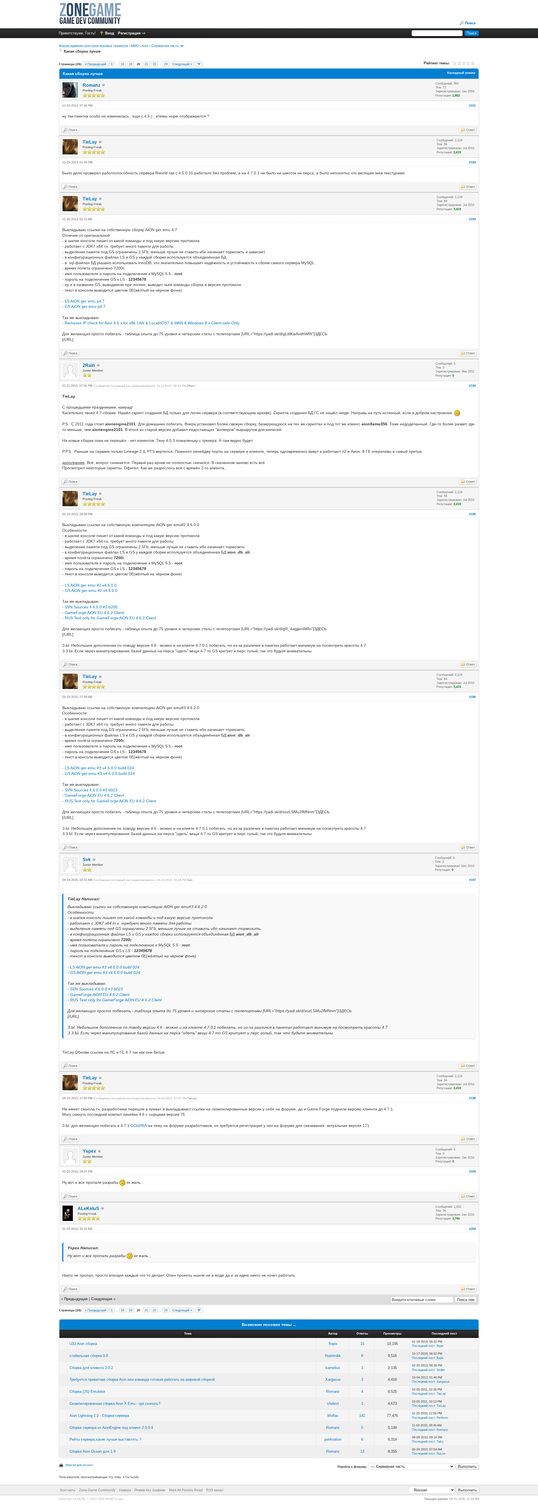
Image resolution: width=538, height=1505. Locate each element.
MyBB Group (114, 1499)
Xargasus (333, 1379)
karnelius (333, 1368)
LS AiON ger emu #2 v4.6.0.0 (91, 585)
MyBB (81, 1499)
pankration (332, 1439)
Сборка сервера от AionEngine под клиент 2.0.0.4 (111, 1428)
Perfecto (442, 1417)
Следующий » (182, 64)
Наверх (125, 1490)
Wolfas (332, 1415)
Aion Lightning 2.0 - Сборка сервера (99, 1415)
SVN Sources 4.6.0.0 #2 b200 (91, 607)
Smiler (441, 1370)
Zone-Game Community (97, 1490)
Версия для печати (79, 1465)
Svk (87, 859)
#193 (472, 219)
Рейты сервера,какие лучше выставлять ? (105, 1439)
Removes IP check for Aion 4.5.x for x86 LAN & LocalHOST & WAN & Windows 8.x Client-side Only (152, 323)
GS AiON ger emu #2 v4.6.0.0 (91, 590)
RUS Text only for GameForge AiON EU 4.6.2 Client (110, 618)
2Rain (89, 365)
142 (362, 1415)
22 (154, 64)
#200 (472, 1228)
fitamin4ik (333, 1356)
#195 (472, 514)
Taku (440, 1441)
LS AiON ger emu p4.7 (85, 301)
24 (166, 64)
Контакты (67, 1490)
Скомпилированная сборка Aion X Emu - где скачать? (114, 1403)
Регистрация (129, 33)
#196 (472, 696)
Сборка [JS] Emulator (87, 1391)
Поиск (470, 23)
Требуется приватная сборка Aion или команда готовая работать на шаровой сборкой (142, 1379)
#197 (472, 880)
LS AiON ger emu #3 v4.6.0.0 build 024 (99, 768)
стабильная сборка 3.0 (88, 1356)
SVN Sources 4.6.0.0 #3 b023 (91, 790)
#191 (472, 105)
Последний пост (423, 1345)
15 (362, 1344)
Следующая (102, 1299)
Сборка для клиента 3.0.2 (91, 1368)
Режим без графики (149, 1490)
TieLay (90, 142)
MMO (135, 46)
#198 (472, 1098)
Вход (109, 33)
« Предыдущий (95, 64)
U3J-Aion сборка (83, 1344)
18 (122, 64)
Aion (145, 46)
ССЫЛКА (139, 1125)
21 (146, 64)
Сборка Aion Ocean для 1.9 (92, 1451)
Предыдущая (76, 1299)
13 (362, 1451)
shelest (333, 1403)
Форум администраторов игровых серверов (93, 46)
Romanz (91, 85)
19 (130, 64)
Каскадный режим (461, 72)
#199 (472, 1171)
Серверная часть (165, 46)
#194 (472, 385)
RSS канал (214, 1490)
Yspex (89, 1151)
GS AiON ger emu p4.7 (85, 306)
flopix (333, 1344)
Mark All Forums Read (186, 1490)
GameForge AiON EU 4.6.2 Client (94, 612)
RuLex (441, 1453)
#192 (472, 162)
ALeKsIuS (88, 1208)
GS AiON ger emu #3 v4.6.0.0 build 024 (100, 773)
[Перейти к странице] (199, 64)
